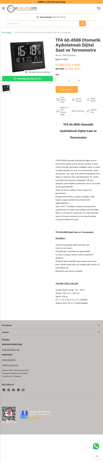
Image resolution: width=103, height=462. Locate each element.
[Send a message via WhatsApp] (96, 446)
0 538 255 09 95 (8, 360)
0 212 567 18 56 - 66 (10, 349)
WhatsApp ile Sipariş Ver (29, 78)
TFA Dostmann (69, 55)
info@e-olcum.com (10, 365)
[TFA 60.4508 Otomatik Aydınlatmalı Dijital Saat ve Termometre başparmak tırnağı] (6, 88)
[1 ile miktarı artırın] (79, 80)
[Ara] (82, 23)
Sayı (57, 75)
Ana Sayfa (6, 32)
